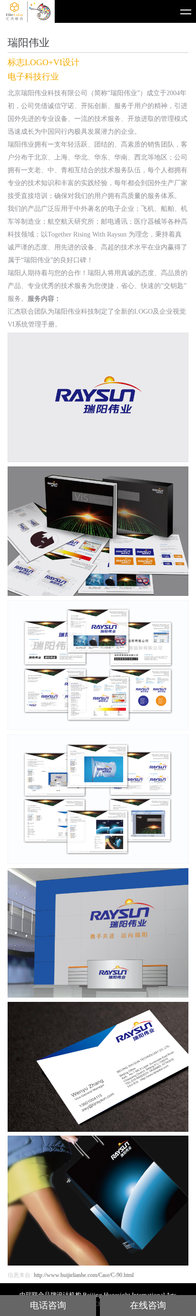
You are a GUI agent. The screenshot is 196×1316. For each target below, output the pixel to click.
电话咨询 (48, 1305)
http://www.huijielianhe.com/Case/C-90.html (84, 1275)
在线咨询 (148, 1305)
